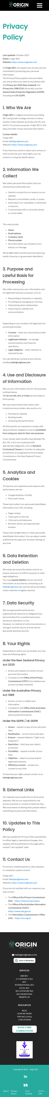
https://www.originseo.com (24, 62)
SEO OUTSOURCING (24, 991)
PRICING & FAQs (24, 1016)
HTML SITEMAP (28, 1092)
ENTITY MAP (41, 1092)
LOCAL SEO (24, 988)
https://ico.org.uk (23, 918)
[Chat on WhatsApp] (24, 962)
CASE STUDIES (24, 1019)
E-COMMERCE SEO (24, 979)
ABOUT (6, 1091)
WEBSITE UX (24, 997)
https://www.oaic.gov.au (19, 911)
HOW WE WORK (24, 1013)
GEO (24, 982)
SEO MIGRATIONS (24, 994)
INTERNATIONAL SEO (24, 985)
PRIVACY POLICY (14, 1092)
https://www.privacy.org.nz (27, 900)
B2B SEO (24, 976)
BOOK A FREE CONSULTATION (24, 1029)
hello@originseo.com (18, 141)
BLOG (24, 1010)
